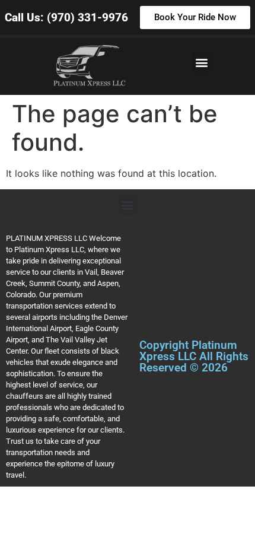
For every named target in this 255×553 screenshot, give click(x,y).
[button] (202, 62)
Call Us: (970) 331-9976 (66, 17)
